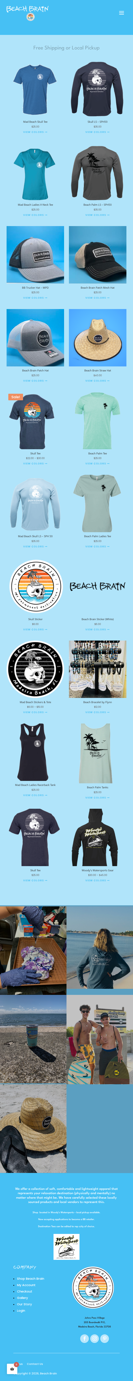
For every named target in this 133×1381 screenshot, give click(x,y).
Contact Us (35, 1364)
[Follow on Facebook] (84, 1338)
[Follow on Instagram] (94, 1338)
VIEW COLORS (34, 132)
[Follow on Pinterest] (104, 1338)
